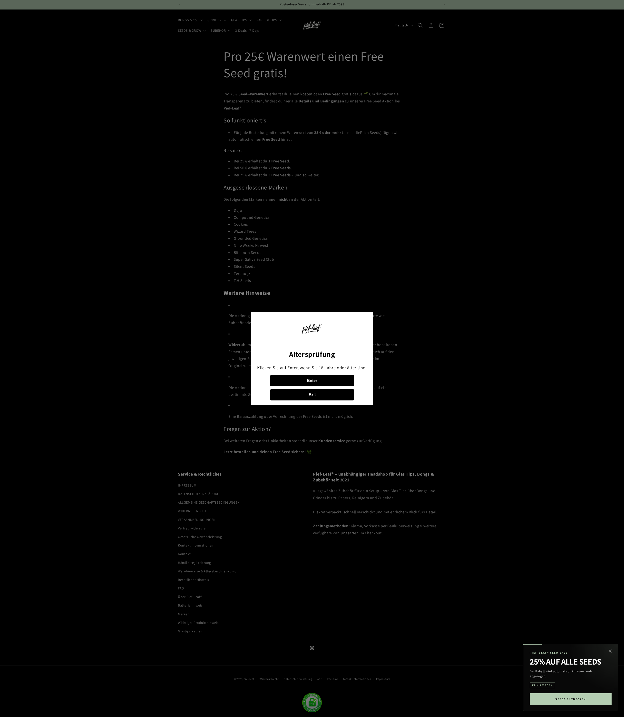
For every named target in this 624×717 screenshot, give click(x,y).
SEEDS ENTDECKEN (570, 699)
